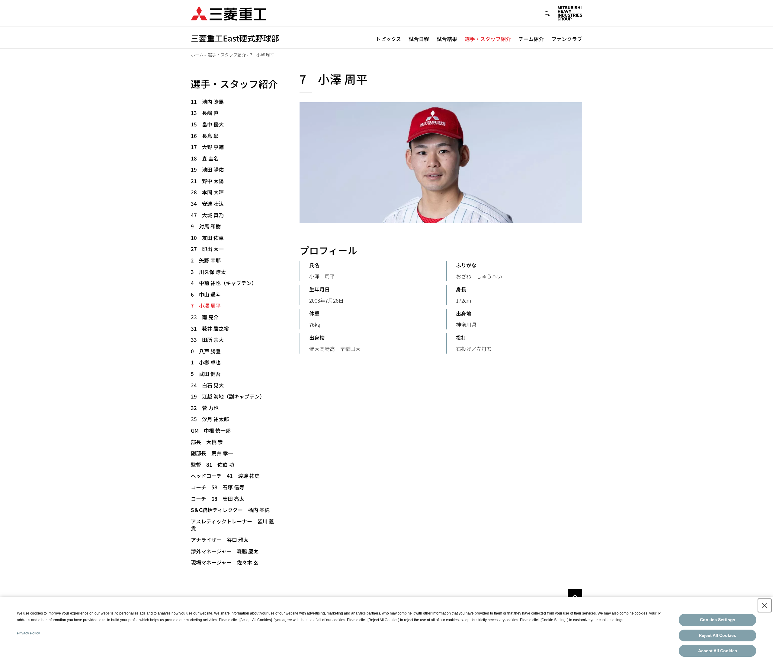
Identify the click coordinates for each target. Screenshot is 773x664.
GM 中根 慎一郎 (211, 430)
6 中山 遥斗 (206, 294)
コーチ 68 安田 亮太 (217, 498)
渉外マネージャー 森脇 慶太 (224, 551)
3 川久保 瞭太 (208, 271)
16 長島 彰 (205, 135)
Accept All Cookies (717, 650)
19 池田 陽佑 (207, 169)
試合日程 (419, 39)
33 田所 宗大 (207, 339)
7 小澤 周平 (206, 305)
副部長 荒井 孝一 (212, 453)
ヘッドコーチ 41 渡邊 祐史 (225, 475)
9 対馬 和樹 (206, 226)
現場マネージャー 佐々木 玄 (224, 562)
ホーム (197, 55)
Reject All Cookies (717, 635)
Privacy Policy (28, 633)
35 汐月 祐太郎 (210, 419)
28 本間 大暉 (207, 192)
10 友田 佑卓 (207, 237)
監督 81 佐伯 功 (212, 464)
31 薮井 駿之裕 (210, 328)
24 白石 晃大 (207, 385)
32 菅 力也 (205, 407)
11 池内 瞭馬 (207, 101)
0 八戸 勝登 (206, 351)
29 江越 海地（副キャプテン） (228, 396)
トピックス (388, 39)
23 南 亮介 (205, 317)
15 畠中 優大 (207, 124)
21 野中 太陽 (207, 181)
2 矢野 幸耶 (206, 260)
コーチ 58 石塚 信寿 (217, 487)
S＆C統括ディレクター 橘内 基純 (230, 509)
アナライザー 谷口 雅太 (220, 539)
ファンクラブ (566, 39)
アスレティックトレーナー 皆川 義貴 (232, 524)
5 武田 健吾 (206, 373)
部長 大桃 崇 (207, 442)
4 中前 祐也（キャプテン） (224, 283)
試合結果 (447, 39)
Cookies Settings (717, 619)
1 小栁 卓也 (206, 362)
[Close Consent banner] (764, 605)
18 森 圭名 (205, 158)
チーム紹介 (531, 39)
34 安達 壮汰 (207, 203)
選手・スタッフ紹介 (488, 39)
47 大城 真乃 (207, 215)
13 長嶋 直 (205, 112)
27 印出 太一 (207, 249)
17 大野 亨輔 (207, 147)
